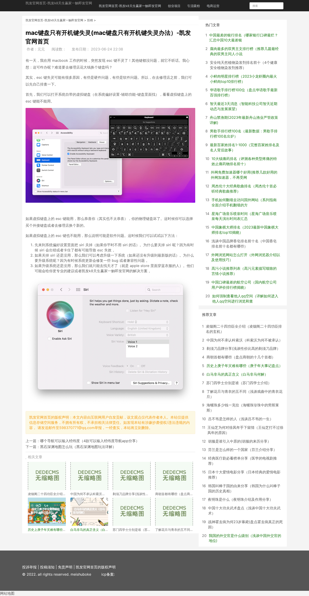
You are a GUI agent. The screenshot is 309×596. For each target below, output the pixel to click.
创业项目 (174, 6)
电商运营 (213, 6)
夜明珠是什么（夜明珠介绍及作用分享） (240, 499)
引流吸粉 (193, 6)
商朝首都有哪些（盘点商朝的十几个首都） (241, 357)
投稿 (90, 20)
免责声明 (65, 567)
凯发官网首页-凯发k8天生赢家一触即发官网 (59, 3)
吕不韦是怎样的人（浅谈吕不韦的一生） (240, 419)
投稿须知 (47, 567)
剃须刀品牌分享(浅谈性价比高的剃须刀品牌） (243, 348)
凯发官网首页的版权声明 (96, 567)
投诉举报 (29, 567)
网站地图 (7, 593)
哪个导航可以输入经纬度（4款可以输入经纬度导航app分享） (89, 441)
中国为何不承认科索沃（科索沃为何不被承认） (245, 340)
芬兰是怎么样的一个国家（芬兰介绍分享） (242, 449)
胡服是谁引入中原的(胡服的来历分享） (239, 441)
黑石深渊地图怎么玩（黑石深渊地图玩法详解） (78, 446)
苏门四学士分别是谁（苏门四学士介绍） (238, 383)
